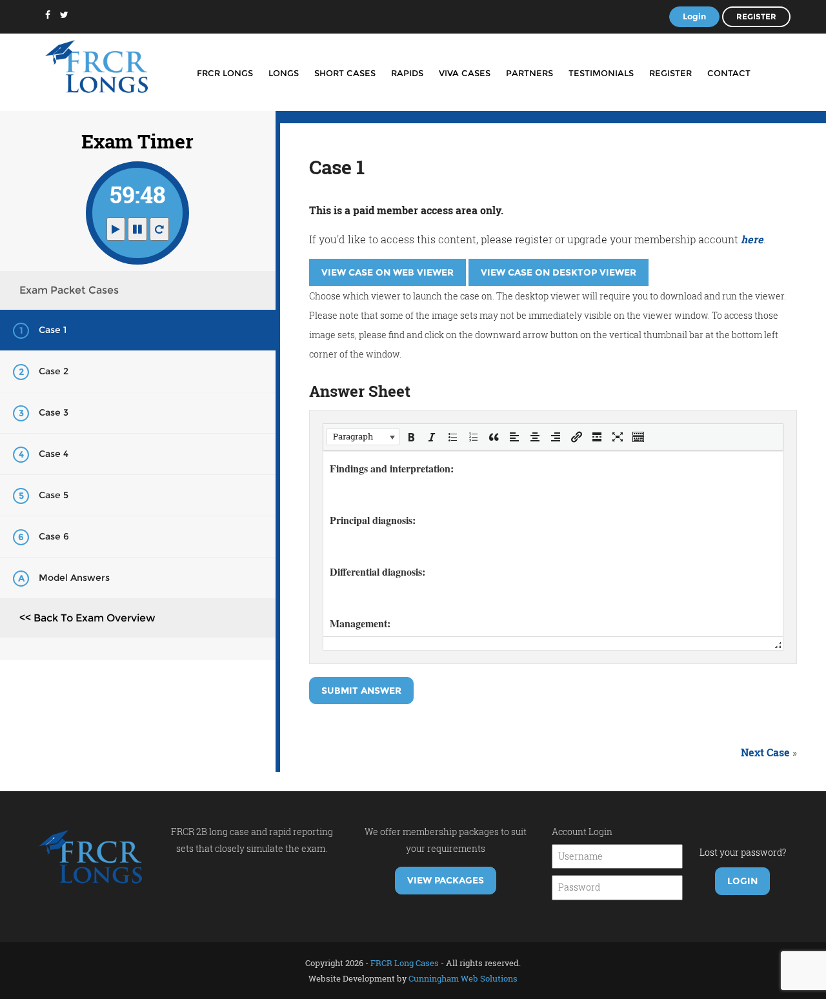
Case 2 (53, 371)
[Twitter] (64, 15)
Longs (283, 73)
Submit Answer (361, 690)
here (752, 239)
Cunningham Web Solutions (463, 978)
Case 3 (53, 412)
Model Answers (74, 577)
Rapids (407, 73)
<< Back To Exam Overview (87, 618)
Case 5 (53, 495)
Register (756, 16)
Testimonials (601, 73)
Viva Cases (464, 73)
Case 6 (54, 536)
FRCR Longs (225, 73)
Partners (529, 73)
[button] (363, 437)
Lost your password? (743, 852)
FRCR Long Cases (404, 963)
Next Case (765, 752)
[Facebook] (47, 15)
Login (694, 16)
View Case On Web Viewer (387, 272)
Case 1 (52, 330)
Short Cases (345, 73)
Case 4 (53, 453)
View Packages (445, 880)
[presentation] (363, 437)
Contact (728, 73)
